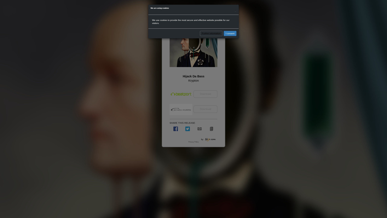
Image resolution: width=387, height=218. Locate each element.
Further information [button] (211, 33)
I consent (230, 33)
